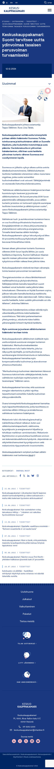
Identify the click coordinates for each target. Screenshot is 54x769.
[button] (48, 2)
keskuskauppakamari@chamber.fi (29, 730)
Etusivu (6, 21)
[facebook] (20, 476)
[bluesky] (33, 476)
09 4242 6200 (29, 726)
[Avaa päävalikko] (49, 9)
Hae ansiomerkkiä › (27, 682)
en (11, 3)
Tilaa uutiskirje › (27, 644)
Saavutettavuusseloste (11, 754)
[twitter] (24, 476)
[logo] (14, 9)
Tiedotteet (31, 21)
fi (6, 3)
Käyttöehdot (18, 757)
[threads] (37, 476)
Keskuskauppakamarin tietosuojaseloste (35, 754)
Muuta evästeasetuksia (32, 757)
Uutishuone (18, 21)
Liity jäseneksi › (27, 663)
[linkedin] (28, 476)
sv (16, 3)
